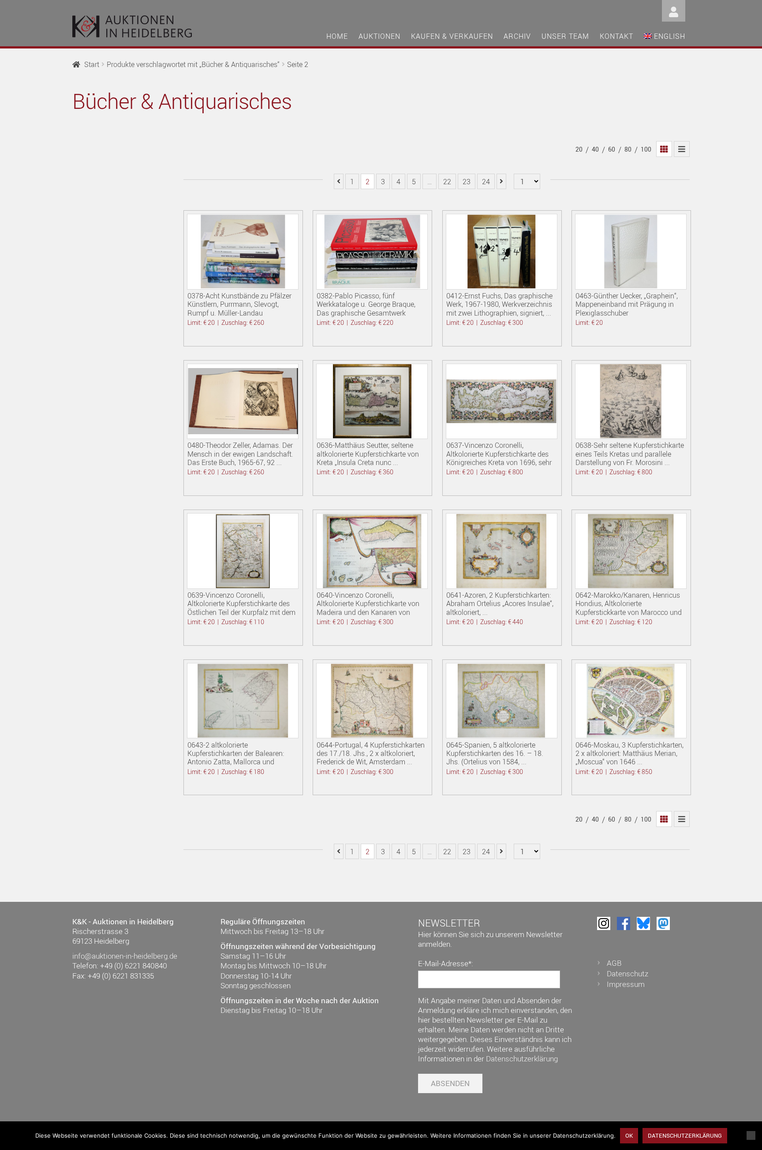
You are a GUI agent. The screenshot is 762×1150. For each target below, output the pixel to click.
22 (447, 181)
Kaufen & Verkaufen (452, 36)
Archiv (517, 36)
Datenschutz (627, 973)
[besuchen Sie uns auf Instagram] (603, 923)
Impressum (626, 984)
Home (337, 36)
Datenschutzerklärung (522, 1058)
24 (486, 181)
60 (611, 149)
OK (629, 1135)
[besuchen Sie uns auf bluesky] (643, 923)
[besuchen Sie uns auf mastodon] (663, 923)
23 (467, 181)
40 (595, 149)
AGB (614, 963)
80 (627, 149)
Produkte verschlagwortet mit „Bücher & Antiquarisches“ (193, 64)
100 (646, 149)
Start (91, 64)
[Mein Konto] (673, 10)
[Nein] (751, 1135)
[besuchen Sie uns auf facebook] (623, 923)
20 (579, 149)
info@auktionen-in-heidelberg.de (124, 956)
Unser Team (565, 36)
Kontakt (616, 36)
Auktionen (379, 36)
